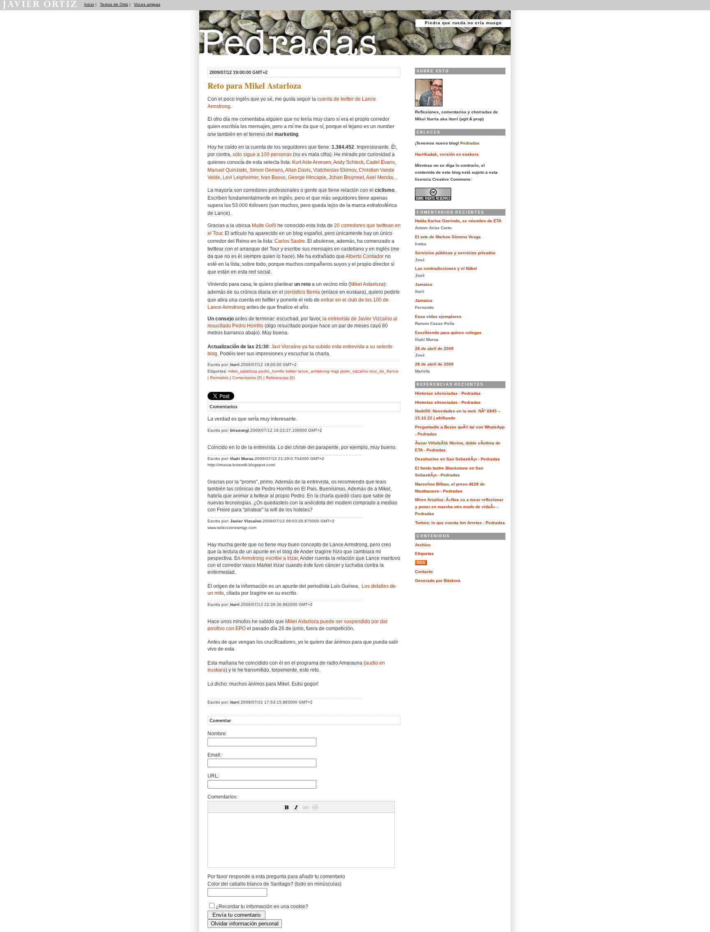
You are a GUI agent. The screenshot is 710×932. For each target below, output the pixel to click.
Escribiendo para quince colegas (448, 332)
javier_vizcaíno (354, 371)
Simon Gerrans (266, 170)
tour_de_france (384, 371)
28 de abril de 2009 (434, 348)
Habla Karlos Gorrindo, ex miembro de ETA (458, 221)
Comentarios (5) (247, 377)
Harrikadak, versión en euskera (447, 154)
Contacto (424, 571)
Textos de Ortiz (114, 4)
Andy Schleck (348, 162)
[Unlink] (315, 807)
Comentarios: (222, 796)
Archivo (423, 545)
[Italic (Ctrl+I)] (296, 807)
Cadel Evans (380, 162)
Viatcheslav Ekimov (334, 170)
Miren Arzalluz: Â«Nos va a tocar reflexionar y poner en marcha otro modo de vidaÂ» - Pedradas (459, 506)
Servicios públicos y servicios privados (455, 253)
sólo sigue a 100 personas (262, 154)
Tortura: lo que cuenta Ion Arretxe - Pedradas (460, 522)
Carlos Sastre (289, 241)
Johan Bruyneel (346, 177)
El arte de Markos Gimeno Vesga (448, 237)
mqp (335, 371)
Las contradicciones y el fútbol (446, 268)
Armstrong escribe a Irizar (269, 558)
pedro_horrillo (271, 371)
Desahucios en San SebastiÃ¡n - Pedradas (457, 459)
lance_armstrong (314, 371)
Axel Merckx (379, 177)
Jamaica (423, 284)
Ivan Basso (273, 177)
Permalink (219, 377)
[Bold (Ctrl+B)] (286, 807)
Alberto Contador (365, 256)
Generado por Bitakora (438, 580)
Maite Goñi (264, 225)
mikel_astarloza (242, 371)
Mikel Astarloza (367, 284)
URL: (213, 775)
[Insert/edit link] (305, 807)
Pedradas (215, 59)
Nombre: (217, 733)
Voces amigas (147, 4)
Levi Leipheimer (240, 177)
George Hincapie (307, 177)
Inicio (89, 4)
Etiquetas (424, 553)
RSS (421, 562)
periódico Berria (302, 292)
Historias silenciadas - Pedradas (448, 393)
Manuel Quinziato (227, 170)
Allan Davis (298, 170)
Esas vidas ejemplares (438, 316)
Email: (214, 754)
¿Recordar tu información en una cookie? (262, 906)
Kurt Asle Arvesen (311, 162)
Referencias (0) (280, 377)
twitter (291, 371)
